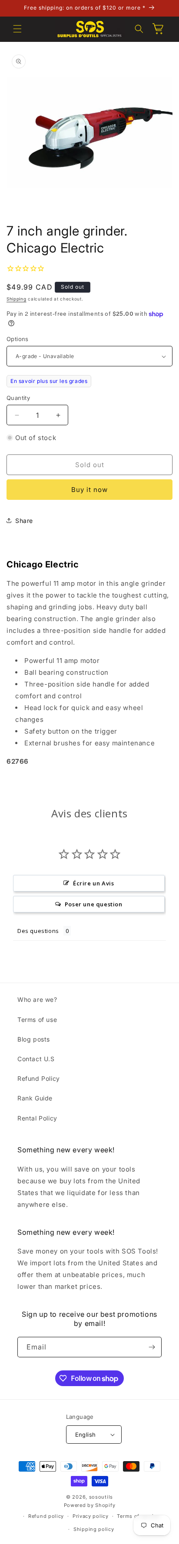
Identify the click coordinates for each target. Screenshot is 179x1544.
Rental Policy (37, 1118)
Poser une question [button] (94, 904)
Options (18, 338)
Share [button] (24, 520)
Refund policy (46, 1516)
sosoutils (101, 1497)
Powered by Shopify (90, 1505)
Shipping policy (93, 1529)
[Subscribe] (151, 1347)
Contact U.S (36, 1058)
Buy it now (89, 489)
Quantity (18, 397)
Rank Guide (35, 1098)
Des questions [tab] (38, 931)
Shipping (17, 298)
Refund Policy (38, 1078)
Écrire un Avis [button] (93, 883)
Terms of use (37, 1019)
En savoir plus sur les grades (48, 381)
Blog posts (33, 1039)
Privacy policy (91, 1516)
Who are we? (37, 999)
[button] (17, 28)
